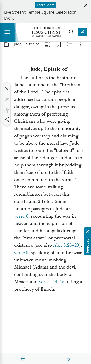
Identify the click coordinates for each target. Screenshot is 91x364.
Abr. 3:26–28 (66, 245)
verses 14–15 (51, 282)
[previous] (23, 359)
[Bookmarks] (59, 44)
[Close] (7, 89)
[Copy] (7, 110)
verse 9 (21, 253)
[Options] (81, 44)
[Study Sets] (47, 44)
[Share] (7, 119)
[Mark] (7, 100)
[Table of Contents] (6, 44)
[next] (68, 359)
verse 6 (21, 216)
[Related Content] (70, 44)
